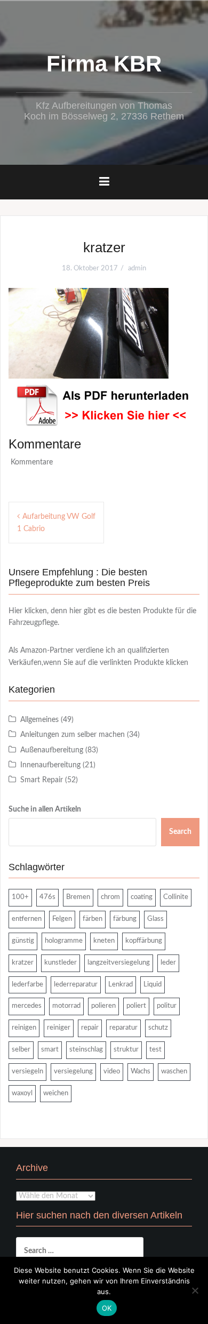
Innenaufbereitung (50, 765)
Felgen (62, 919)
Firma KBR (104, 63)
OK (107, 1308)
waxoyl (22, 1093)
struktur (126, 1049)
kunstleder (60, 962)
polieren (103, 1005)
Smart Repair (41, 780)
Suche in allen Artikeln (45, 809)
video (111, 1071)
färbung (125, 919)
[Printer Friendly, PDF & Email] (104, 405)
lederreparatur (76, 984)
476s (47, 897)
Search (180, 832)
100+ (20, 897)
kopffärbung (143, 940)
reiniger (58, 1027)
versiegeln (27, 1071)
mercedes (27, 1005)
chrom (110, 897)
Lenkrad (120, 984)
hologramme (64, 940)
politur (167, 1005)
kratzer (23, 962)
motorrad (66, 1005)
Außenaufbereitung (51, 750)
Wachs (140, 1071)
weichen (55, 1093)
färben (92, 919)
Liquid (152, 984)
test (155, 1049)
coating (142, 897)
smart (50, 1049)
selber (21, 1049)
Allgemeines (39, 720)
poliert (136, 1005)
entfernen (27, 919)
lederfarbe (27, 984)
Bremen (78, 897)
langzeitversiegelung (118, 962)
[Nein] (194, 1290)
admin (137, 268)
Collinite (175, 897)
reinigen (24, 1027)
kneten (104, 940)
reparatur (123, 1027)
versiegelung (73, 1071)
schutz (158, 1027)
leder (168, 962)
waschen (174, 1071)
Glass (155, 919)
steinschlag (86, 1049)
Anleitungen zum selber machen (72, 735)
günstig (23, 940)
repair (90, 1027)
